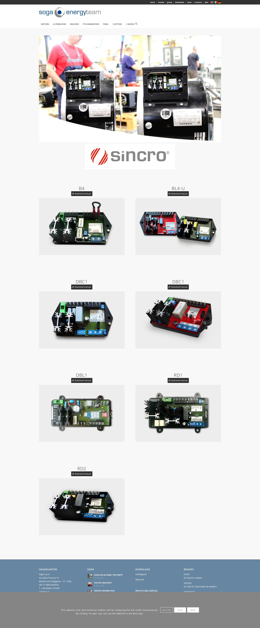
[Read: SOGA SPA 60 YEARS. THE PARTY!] (90, 576)
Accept (180, 610)
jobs (206, 2)
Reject (192, 610)
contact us (44, 591)
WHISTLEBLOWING (146, 590)
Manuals (139, 579)
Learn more (166, 610)
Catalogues (141, 574)
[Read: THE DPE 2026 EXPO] (90, 584)
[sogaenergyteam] (71, 12)
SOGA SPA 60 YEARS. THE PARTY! (108, 575)
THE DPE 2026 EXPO (103, 583)
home (152, 2)
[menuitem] (153, 2)
